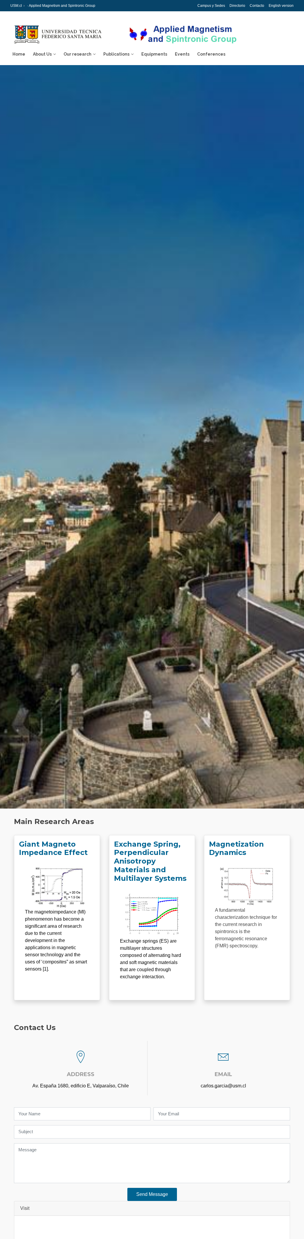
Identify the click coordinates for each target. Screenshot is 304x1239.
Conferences (211, 54)
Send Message (152, 1194)
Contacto (257, 6)
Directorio (237, 6)
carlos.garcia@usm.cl (223, 1085)
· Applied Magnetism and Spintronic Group (60, 6)
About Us (42, 54)
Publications (116, 54)
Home (18, 54)
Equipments (154, 54)
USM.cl (16, 6)
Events (182, 54)
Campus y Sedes (211, 6)
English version (281, 6)
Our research (77, 54)
